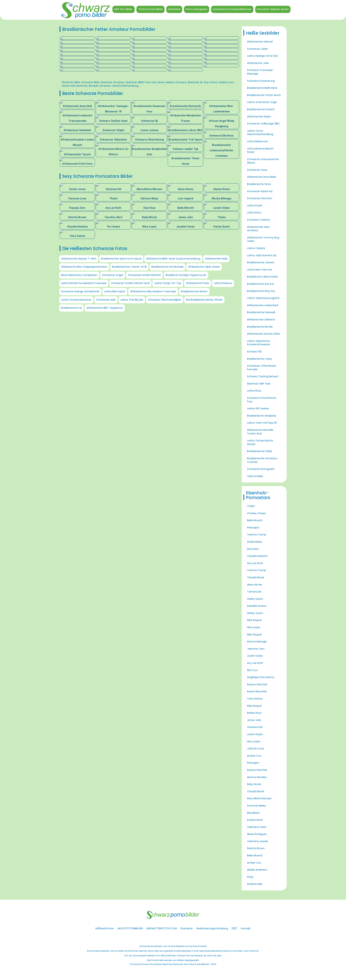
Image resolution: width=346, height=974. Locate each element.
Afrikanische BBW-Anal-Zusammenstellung (173, 258)
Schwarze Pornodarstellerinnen (232, 9)
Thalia (251, 506)
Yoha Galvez (255, 698)
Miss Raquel (254, 620)
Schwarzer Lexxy (257, 170)
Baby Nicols (254, 784)
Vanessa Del (254, 727)
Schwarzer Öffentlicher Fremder (261, 367)
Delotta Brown (256, 848)
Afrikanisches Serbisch (261, 319)
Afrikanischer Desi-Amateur (259, 228)
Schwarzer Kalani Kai (259, 191)
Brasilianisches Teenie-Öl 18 (129, 267)
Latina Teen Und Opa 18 (262, 423)
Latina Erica (254, 212)
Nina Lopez (253, 627)
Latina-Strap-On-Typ (167, 283)
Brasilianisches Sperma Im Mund (121, 258)
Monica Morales (257, 777)
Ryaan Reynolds (257, 691)
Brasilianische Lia (71, 308)
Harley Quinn (255, 599)
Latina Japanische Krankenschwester (258, 342)
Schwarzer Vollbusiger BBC (263, 123)
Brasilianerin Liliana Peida (262, 276)
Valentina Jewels (257, 841)
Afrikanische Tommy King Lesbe (263, 239)
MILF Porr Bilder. (123, 9)
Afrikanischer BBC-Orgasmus (104, 308)
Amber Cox (254, 756)
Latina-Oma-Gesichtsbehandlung (260, 132)
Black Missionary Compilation (79, 275)
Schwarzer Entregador (261, 469)
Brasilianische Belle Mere (262, 88)
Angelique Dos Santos (260, 677)
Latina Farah (254, 205)
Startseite (174, 9)
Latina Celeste (256, 248)
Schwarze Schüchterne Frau (261, 399)
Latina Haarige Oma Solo (262, 56)
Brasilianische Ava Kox (260, 284)
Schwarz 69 (254, 351)
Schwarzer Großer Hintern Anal (130, 283)
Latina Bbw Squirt (114, 291)
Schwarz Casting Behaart (263, 376)
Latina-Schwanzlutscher (76, 299)
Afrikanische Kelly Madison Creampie (153, 291)
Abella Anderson (257, 870)
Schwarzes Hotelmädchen (144, 275)
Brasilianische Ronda (259, 327)
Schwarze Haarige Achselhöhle (80, 291)
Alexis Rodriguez (257, 834)
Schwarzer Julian (257, 49)
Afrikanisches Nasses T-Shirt (78, 258)
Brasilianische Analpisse (261, 415)
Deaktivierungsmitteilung (212, 928)
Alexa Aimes (254, 584)
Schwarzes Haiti (106, 299)
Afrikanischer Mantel (260, 41)
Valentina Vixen (256, 827)
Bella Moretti (255, 520)
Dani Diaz (253, 549)
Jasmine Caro (256, 649)
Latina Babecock (257, 141)
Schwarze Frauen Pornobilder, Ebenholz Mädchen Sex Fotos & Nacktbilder (169, 964)
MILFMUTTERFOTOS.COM (162, 928)
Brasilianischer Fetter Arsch (264, 95)
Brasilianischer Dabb (259, 451)
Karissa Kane (255, 820)
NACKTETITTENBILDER (130, 928)
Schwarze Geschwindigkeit (164, 299)
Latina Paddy (255, 476)
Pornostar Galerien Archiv (273, 9)
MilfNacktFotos (105, 928)
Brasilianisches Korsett (261, 109)
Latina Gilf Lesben (258, 408)
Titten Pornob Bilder (150, 9)
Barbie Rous (254, 713)
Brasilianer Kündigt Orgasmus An (186, 275)
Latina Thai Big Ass (131, 299)
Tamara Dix (254, 591)
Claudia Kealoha (257, 556)
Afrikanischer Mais (216, 258)
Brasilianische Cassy (259, 359)
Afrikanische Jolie (258, 63)
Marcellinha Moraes (259, 798)
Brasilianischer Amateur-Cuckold (262, 460)
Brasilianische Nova (259, 184)
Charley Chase (256, 513)
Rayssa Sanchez (257, 684)
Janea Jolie (254, 720)
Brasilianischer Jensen (260, 262)
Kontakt (246, 928)
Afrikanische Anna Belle (261, 177)
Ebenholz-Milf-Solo (259, 383)
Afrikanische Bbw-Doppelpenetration (84, 267)
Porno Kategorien (196, 9)
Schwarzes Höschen (259, 198)
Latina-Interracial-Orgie (262, 102)
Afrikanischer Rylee (259, 116)
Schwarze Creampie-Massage (260, 71)
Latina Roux (254, 390)
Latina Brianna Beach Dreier (260, 150)
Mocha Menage (257, 641)
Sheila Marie (254, 542)
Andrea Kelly (254, 884)
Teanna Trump (256, 534)
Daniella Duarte (256, 606)
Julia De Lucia (255, 748)
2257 (234, 928)
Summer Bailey (256, 805)
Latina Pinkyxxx (223, 283)
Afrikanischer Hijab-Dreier (204, 267)
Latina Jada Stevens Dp (261, 255)
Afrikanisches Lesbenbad (262, 305)
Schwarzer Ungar (112, 275)
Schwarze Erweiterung (261, 81)
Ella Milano (253, 813)
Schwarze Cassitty (258, 220)
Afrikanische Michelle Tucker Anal (260, 431)
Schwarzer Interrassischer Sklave (263, 161)
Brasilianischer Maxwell (261, 312)
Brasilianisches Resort (194, 291)
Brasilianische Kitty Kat (261, 291)
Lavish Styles (255, 656)
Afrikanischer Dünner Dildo (263, 334)
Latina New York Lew (259, 269)
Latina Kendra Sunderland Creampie (84, 283)
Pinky (250, 877)
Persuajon (253, 527)
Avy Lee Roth (255, 563)
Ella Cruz (252, 670)
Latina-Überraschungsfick (263, 298)
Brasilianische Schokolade (167, 267)
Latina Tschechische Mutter (260, 442)
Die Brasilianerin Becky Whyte (204, 299)
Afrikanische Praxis (197, 283)
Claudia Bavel (255, 577)
